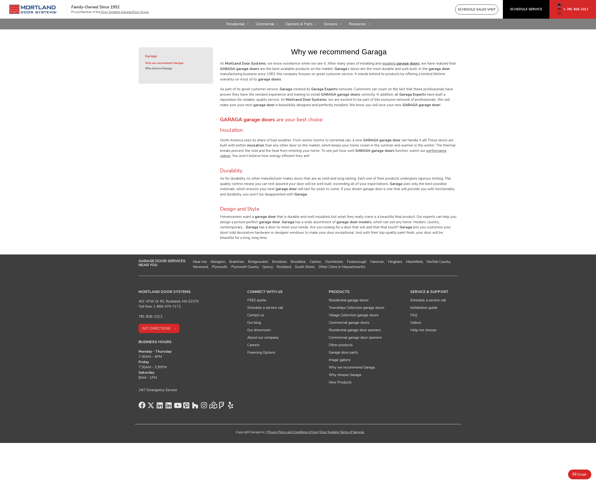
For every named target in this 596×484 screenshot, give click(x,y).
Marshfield (414, 261)
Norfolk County (438, 261)
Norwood (200, 267)
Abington (217, 261)
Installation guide (423, 307)
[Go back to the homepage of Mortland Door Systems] (33, 9)
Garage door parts (343, 352)
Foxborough (356, 261)
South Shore (305, 267)
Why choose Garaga (158, 68)
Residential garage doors (349, 300)
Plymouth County (244, 267)
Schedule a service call (265, 307)
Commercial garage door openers (355, 337)
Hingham (395, 261)
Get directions (156, 328)
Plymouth (219, 267)
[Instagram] (203, 406)
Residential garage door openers (355, 330)
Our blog (254, 322)
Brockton (279, 261)
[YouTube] (177, 406)
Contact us (255, 315)
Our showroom (259, 330)
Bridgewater (258, 261)
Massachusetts (353, 267)
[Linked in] (159, 406)
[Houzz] (195, 406)
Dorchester (334, 261)
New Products (340, 382)
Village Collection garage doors (354, 315)
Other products (341, 345)
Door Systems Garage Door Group (125, 12)
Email (581, 474)
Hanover (377, 261)
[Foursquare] (221, 406)
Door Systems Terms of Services (342, 432)
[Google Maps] (212, 406)
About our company (263, 337)
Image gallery (340, 360)
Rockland (284, 267)
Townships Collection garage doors (356, 307)
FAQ (413, 315)
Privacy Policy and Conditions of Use (293, 432)
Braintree (236, 261)
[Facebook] (142, 406)
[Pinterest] (186, 406)
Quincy (267, 267)
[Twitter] (150, 406)
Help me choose (423, 330)
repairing (401, 63)
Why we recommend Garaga (164, 63)
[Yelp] (230, 406)
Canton (315, 261)
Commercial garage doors (349, 322)
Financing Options (261, 352)
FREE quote (256, 300)
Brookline (298, 261)
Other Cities (327, 267)
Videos (415, 322)
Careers (253, 345)
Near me (200, 261)
